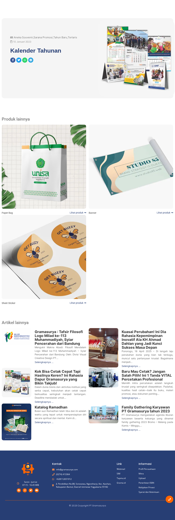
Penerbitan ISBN (146, 482)
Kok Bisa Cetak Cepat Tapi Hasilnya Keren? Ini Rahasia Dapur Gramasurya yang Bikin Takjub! (59, 377)
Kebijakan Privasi (147, 487)
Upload (142, 478)
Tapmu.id (121, 478)
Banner (92, 212)
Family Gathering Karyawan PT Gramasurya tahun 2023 (146, 409)
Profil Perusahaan (147, 469)
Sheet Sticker (8, 303)
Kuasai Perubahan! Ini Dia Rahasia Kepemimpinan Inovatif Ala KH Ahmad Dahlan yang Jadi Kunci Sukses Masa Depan (144, 339)
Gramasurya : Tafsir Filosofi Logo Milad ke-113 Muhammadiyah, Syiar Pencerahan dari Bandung (59, 337)
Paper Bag (7, 212)
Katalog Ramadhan (51, 407)
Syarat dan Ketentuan (149, 492)
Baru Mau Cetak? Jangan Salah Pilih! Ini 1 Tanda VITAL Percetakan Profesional (147, 375)
